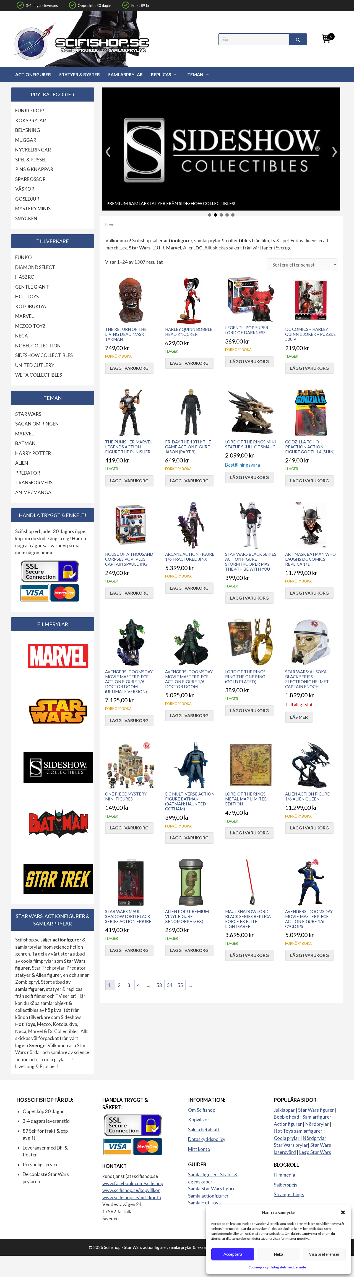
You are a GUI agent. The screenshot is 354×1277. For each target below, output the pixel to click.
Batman (25, 443)
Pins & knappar (34, 169)
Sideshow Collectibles (44, 355)
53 (159, 985)
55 (180, 985)
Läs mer (299, 717)
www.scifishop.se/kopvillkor (131, 1190)
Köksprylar (30, 120)
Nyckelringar (33, 150)
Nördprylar (317, 1124)
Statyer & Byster (79, 74)
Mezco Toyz (30, 326)
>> (334, 152)
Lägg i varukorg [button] (129, 368)
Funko (23, 257)
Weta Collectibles (38, 375)
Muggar (25, 140)
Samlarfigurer (317, 1117)
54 (170, 985)
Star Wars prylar (291, 1145)
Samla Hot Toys (204, 1203)
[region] (221, 151)
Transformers (34, 482)
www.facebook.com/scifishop (132, 1183)
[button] (343, 1212)
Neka (278, 1254)
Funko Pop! (29, 110)
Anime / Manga (33, 492)
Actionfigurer (33, 74)
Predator (27, 473)
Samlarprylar (125, 74)
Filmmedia (284, 1175)
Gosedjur (27, 199)
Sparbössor (30, 179)
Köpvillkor (198, 1119)
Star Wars (28, 414)
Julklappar (284, 1110)
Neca (21, 336)
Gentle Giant (32, 287)
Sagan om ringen (37, 424)
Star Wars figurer (316, 1110)
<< (108, 152)
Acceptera (232, 1254)
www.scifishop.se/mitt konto (131, 1197)
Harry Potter (33, 453)
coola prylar (54, 1059)
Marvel (24, 316)
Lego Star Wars (315, 1152)
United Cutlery (34, 365)
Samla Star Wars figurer (212, 1188)
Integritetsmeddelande (288, 1267)
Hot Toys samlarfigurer (298, 1131)
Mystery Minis (33, 208)
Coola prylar (287, 1138)
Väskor (24, 189)
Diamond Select (35, 267)
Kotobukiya (30, 306)
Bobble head (286, 1117)
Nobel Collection (38, 345)
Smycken (26, 218)
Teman (195, 74)
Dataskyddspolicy (206, 1139)
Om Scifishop (201, 1110)
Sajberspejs (285, 1185)
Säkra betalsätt (204, 1129)
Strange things (289, 1194)
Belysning (27, 130)
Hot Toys (27, 296)
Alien (21, 463)
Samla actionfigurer (208, 1196)
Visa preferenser (324, 1254)
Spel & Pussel (30, 160)
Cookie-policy (258, 1267)
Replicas (161, 74)
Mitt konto (199, 1149)
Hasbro (25, 277)
